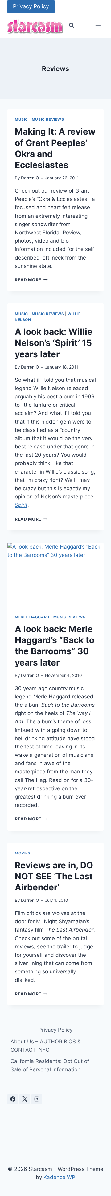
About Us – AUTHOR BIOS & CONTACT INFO (45, 1045)
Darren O (30, 177)
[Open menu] (98, 25)
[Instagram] (36, 1099)
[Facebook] (12, 1099)
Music (21, 119)
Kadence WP (59, 1177)
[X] (24, 1099)
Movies (23, 853)
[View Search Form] (71, 25)
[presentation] (55, 575)
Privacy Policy (31, 6)
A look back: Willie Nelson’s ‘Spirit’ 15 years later (53, 342)
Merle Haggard (32, 617)
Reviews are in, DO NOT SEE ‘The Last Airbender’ (54, 876)
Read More (31, 279)
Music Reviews (48, 119)
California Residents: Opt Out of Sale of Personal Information (49, 1065)
